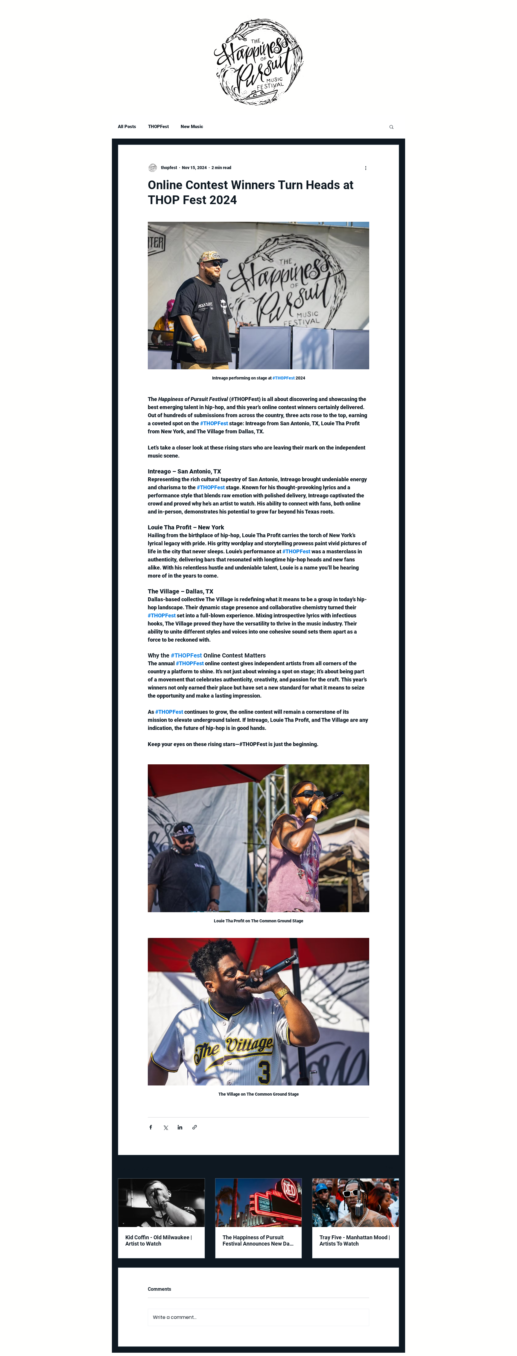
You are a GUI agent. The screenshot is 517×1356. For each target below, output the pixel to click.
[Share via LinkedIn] (180, 1127)
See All (392, 1167)
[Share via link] (194, 1127)
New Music (192, 126)
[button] (391, 126)
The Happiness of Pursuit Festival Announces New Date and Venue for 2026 (258, 1240)
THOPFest (158, 126)
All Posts (127, 126)
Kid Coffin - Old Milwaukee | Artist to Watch (158, 1240)
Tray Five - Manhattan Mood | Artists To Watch (355, 1240)
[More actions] (365, 167)
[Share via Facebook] (150, 1127)
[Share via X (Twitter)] (165, 1127)
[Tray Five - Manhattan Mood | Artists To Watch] (355, 1203)
